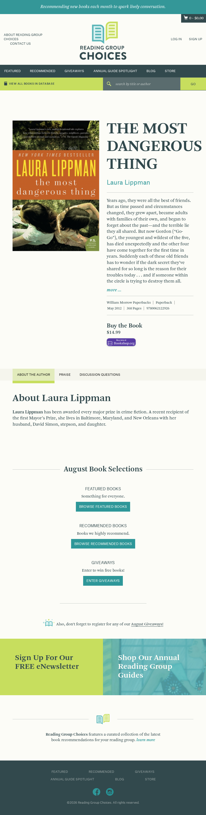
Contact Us (20, 43)
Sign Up (195, 39)
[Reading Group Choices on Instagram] (110, 791)
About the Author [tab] (33, 374)
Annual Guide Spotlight (115, 71)
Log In (176, 39)
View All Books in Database (32, 84)
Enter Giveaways (103, 580)
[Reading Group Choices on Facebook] (96, 791)
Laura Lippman (128, 183)
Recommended (42, 71)
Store (170, 71)
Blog (151, 71)
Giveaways (74, 71)
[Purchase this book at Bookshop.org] (121, 342)
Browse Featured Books (103, 506)
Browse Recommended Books (103, 544)
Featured (12, 71)
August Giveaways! (147, 624)
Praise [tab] (65, 374)
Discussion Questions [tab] (100, 374)
